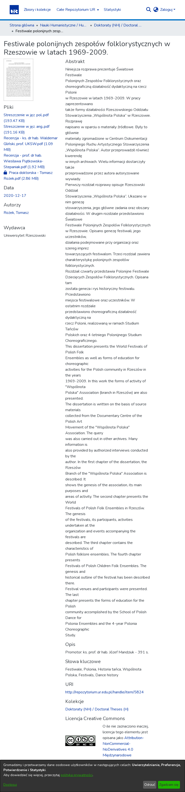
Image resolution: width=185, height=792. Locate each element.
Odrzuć (149, 784)
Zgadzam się (168, 784)
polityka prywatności (76, 775)
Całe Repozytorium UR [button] (76, 9)
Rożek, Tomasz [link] (16, 212)
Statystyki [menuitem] (112, 9)
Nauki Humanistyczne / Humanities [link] (64, 25)
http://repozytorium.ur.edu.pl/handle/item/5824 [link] (104, 692)
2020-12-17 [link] (15, 195)
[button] (14, 9)
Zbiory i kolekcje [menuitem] (37, 9)
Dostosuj (10, 784)
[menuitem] (77, 9)
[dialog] (92, 776)
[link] (31, 143)
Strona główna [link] (22, 25)
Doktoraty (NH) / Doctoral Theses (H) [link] (118, 25)
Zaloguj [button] (166, 9)
